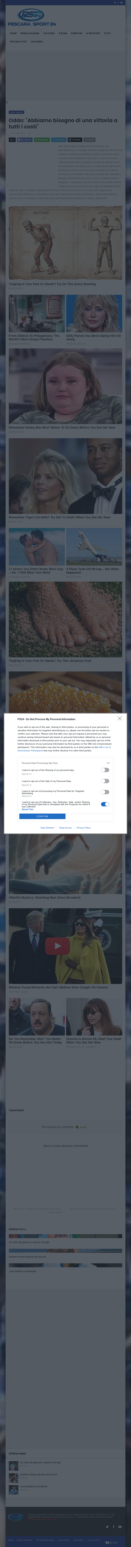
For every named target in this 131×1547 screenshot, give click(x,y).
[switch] (105, 770)
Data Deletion (47, 827)
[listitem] (65, 763)
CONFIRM (42, 816)
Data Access (65, 827)
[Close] (121, 719)
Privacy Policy (84, 827)
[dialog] (65, 773)
